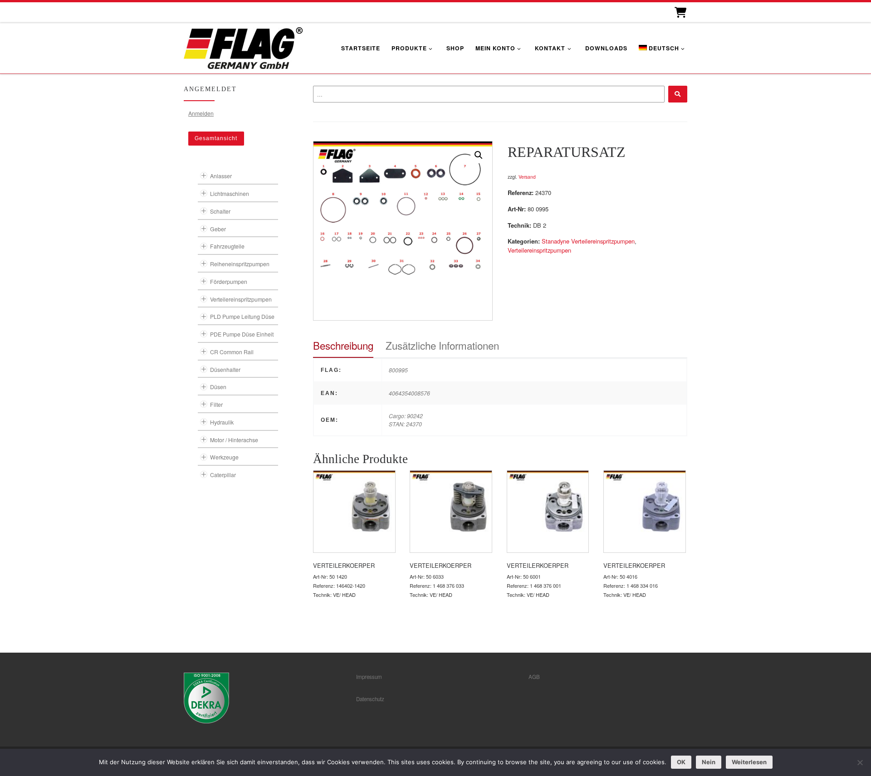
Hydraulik (222, 422)
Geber (218, 229)
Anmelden (201, 113)
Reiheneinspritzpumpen (239, 264)
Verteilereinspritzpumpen (539, 250)
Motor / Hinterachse (234, 440)
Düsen (218, 386)
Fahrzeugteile (227, 246)
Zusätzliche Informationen (442, 345)
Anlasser (221, 176)
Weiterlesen (749, 762)
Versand (527, 176)
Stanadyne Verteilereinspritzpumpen (588, 241)
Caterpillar (223, 474)
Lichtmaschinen (229, 193)
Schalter (220, 211)
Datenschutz (370, 699)
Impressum (369, 676)
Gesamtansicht (216, 138)
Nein (708, 762)
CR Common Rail (232, 352)
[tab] (343, 345)
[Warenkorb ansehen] (679, 12)
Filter (216, 404)
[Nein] (859, 762)
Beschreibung (343, 345)
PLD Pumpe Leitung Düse (242, 316)
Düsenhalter (225, 369)
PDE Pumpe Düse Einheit (242, 334)
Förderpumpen (228, 281)
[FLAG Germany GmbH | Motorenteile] (243, 47)
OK (681, 762)
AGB (534, 676)
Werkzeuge (224, 457)
